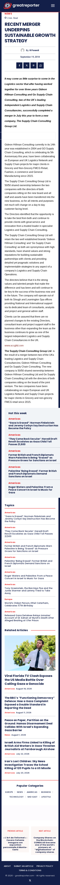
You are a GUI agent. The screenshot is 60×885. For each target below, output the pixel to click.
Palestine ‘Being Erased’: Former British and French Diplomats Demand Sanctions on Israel (32, 473)
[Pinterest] (33, 65)
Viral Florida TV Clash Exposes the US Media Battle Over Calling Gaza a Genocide (28, 680)
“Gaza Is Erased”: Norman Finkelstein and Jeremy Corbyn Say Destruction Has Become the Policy (33, 425)
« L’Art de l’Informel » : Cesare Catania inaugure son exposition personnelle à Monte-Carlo (15, 844)
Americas (14, 419)
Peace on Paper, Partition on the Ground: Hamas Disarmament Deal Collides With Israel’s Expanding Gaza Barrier (28, 725)
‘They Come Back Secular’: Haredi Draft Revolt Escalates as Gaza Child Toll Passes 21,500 (32, 441)
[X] (26, 65)
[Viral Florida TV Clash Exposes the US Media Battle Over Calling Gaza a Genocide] (30, 653)
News (8, 14)
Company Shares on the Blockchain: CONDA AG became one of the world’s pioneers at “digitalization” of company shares (45, 845)
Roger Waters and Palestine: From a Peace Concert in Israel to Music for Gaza (30, 489)
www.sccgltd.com (14, 345)
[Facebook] (19, 65)
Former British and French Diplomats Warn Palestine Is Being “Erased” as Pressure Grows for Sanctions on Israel (32, 457)
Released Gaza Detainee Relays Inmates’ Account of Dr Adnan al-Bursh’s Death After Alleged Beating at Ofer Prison (29, 618)
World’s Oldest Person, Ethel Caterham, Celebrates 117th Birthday (27, 604)
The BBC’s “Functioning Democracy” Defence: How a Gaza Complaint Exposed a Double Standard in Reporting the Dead (30, 703)
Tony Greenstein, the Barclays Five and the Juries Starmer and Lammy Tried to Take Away (28, 591)
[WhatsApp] (41, 65)
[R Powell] (23, 50)
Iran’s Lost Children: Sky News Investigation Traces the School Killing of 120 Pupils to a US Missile (28, 764)
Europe (8, 599)
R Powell (34, 50)
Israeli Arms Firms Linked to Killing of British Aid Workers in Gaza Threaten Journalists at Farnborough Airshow (30, 746)
